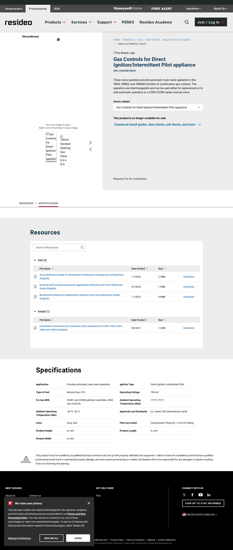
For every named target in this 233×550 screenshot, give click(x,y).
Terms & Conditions (135, 539)
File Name (45, 268)
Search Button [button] (187, 22)
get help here (110, 488)
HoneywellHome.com (98, 539)
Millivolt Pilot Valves (176, 39)
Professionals (38, 8)
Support (104, 22)
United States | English (203, 514)
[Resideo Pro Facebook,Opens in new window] (192, 494)
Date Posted (138, 268)
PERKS (128, 22)
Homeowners (13, 8)
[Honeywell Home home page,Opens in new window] (130, 8)
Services (79, 22)
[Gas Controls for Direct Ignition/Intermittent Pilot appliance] (58, 39)
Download (188, 276)
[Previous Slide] (90, 149)
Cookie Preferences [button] (167, 539)
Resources (26, 203)
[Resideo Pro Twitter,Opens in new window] (184, 494)
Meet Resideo (19, 488)
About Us (220, 8)
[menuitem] (55, 22)
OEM (57, 8)
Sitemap (151, 539)
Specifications (48, 203)
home (116, 39)
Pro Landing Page (15, 22)
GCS (141, 39)
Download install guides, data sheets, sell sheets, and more (154, 124)
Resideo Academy (156, 22)
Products (53, 22)
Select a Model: (121, 101)
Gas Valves (153, 39)
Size (160, 268)
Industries (193, 8)
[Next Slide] (90, 142)
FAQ (98, 495)
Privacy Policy (117, 539)
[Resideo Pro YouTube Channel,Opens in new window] (201, 494)
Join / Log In (208, 21)
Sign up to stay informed (203, 503)
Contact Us (35, 495)
